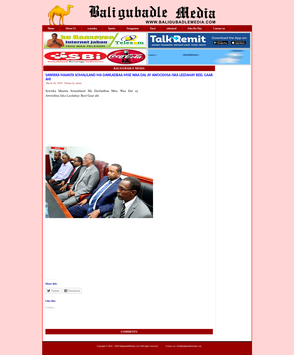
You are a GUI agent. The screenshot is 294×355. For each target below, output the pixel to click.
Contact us (219, 28)
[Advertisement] (175, 115)
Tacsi (152, 28)
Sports (111, 28)
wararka (92, 28)
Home (51, 28)
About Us (70, 28)
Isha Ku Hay (195, 28)
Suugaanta (133, 28)
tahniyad (171, 28)
